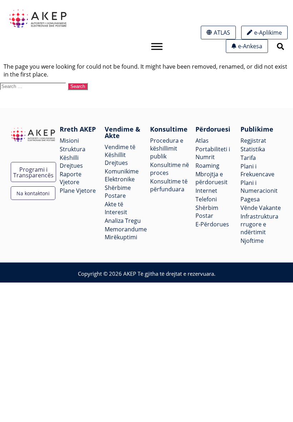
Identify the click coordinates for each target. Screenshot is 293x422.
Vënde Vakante (260, 208)
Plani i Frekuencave (257, 170)
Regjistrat (253, 140)
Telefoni (206, 199)
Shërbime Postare (118, 192)
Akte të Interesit (116, 208)
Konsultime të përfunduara (169, 185)
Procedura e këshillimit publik (166, 148)
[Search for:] (34, 86)
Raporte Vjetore (70, 178)
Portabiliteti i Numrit (212, 153)
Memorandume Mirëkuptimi (126, 233)
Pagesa (250, 199)
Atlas (202, 140)
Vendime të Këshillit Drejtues (120, 155)
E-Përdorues (212, 224)
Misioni (69, 140)
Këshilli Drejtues (71, 162)
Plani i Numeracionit (259, 187)
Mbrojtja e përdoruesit (211, 178)
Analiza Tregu (123, 221)
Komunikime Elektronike (122, 175)
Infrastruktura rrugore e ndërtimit (259, 224)
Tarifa (248, 158)
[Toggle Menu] (157, 46)
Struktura (72, 149)
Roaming (207, 166)
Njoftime (252, 241)
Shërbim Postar (206, 212)
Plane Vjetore (78, 191)
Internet (206, 191)
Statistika (252, 149)
